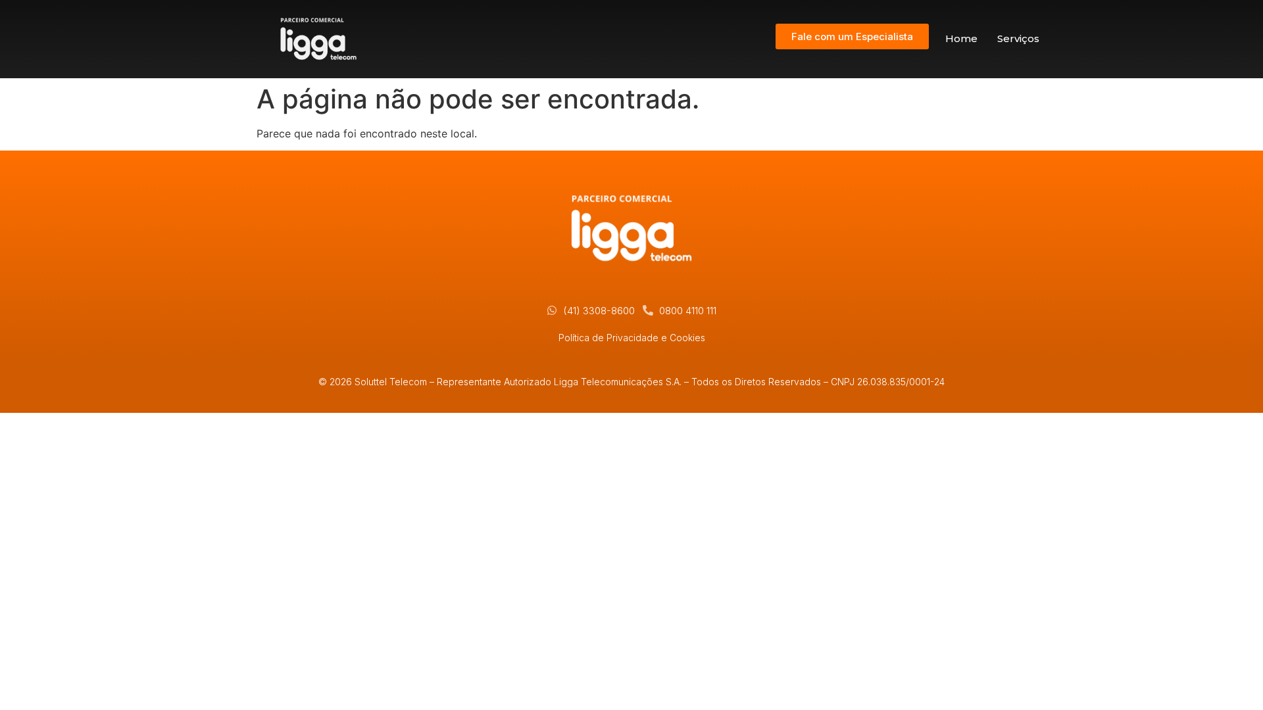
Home (961, 38)
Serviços (1018, 38)
